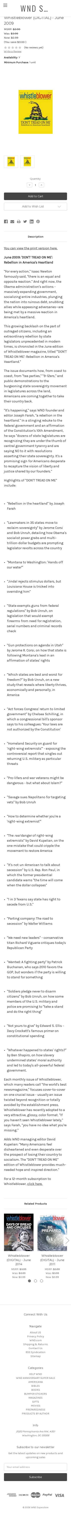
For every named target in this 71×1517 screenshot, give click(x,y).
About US (35, 1332)
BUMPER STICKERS (35, 1393)
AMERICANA (35, 1382)
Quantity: (35, 178)
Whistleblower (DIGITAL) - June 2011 (52, 1260)
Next (67, 1240)
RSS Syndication (35, 1352)
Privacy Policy (35, 1336)
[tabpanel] (19, 1246)
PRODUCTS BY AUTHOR (35, 1413)
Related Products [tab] (35, 1203)
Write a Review (12, 51)
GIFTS (35, 1401)
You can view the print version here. (31, 248)
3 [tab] (41, 1280)
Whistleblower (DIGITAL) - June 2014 (19, 1260)
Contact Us (36, 1348)
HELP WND (35, 1374)
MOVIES (35, 1405)
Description (35, 236)
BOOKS (35, 1389)
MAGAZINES (35, 1397)
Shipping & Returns (35, 1344)
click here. (35, 1184)
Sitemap (35, 1356)
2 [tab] (35, 1280)
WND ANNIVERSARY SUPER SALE (35, 1378)
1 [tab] (29, 1280)
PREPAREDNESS (35, 1409)
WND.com (36, 1340)
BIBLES (35, 1386)
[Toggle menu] (5, 5)
